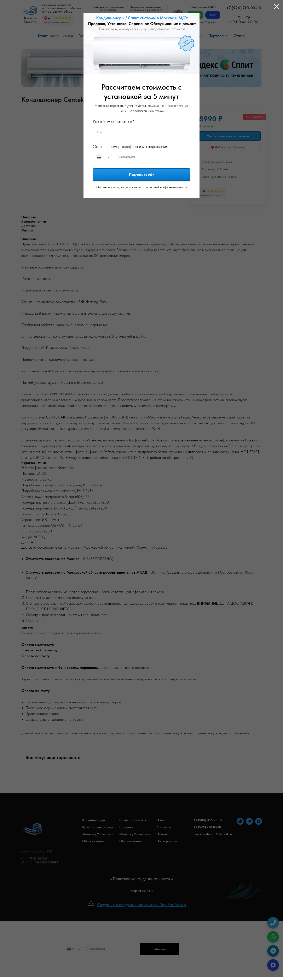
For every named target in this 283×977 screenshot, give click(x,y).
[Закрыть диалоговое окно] (274, 6)
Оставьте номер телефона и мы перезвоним (130, 146)
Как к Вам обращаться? (113, 121)
